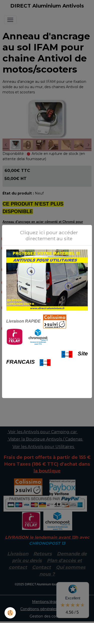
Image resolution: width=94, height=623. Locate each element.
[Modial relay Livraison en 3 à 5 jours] (14, 336)
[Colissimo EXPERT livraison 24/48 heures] (54, 321)
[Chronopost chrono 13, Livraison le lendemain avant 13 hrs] (38, 336)
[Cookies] (10, 612)
